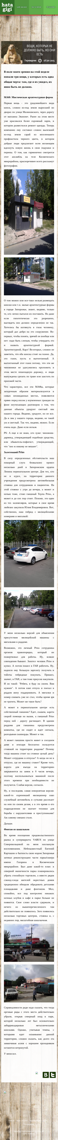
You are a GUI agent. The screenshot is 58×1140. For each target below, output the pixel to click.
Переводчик (30, 60)
